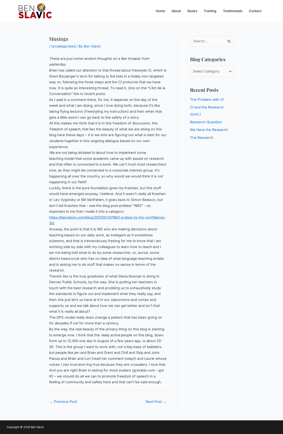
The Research (201, 138)
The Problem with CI (207, 99)
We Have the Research (209, 130)
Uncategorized (63, 46)
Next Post (156, 402)
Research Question (206, 122)
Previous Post (63, 402)
